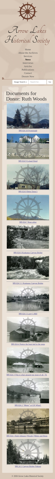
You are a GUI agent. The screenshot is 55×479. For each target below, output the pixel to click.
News (28, 59)
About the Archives (28, 53)
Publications (28, 69)
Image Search (20, 82)
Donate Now (28, 76)
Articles (28, 66)
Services (28, 56)
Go (50, 82)
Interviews (28, 63)
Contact (28, 73)
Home (28, 49)
